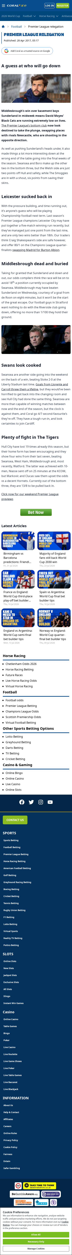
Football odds (15, 700)
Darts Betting (14, 748)
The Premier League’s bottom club (24, 125)
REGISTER (62, 5)
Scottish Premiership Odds (23, 717)
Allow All (36, 1234)
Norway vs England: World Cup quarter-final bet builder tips (52, 635)
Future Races (14, 675)
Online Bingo (14, 773)
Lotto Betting (14, 736)
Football (16, 26)
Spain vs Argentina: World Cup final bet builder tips (52, 596)
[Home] (3, 26)
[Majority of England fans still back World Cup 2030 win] (54, 541)
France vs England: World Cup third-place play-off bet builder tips (18, 596)
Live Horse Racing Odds (21, 681)
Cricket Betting (15, 759)
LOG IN (49, 5)
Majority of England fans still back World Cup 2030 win (52, 558)
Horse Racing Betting (20, 669)
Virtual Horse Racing (19, 686)
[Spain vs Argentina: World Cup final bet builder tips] (54, 579)
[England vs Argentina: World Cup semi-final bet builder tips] (18, 617)
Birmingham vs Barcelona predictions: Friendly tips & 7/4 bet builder (17, 558)
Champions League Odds (22, 711)
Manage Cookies (36, 1248)
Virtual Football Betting (21, 723)
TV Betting (12, 753)
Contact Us (15, 820)
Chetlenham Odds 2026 (21, 664)
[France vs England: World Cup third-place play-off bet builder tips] (18, 579)
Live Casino (13, 784)
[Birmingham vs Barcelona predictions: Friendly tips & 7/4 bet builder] (18, 541)
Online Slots (13, 790)
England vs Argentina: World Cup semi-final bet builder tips (17, 635)
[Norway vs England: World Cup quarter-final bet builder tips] (54, 617)
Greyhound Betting (18, 742)
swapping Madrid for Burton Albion (35, 250)
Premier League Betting (21, 706)
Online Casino (15, 778)
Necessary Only (36, 1241)
